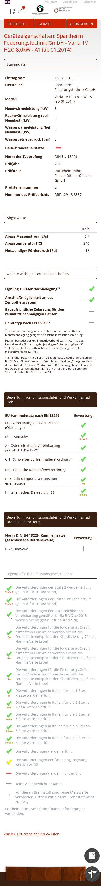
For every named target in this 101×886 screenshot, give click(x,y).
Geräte (44, 23)
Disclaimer (89, 1)
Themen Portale (92, 869)
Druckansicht (28, 834)
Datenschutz (70, 1)
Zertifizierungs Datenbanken (92, 851)
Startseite (16, 23)
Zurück (9, 834)
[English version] (7, 2)
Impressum (50, 1)
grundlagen (81, 23)
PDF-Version (49, 834)
